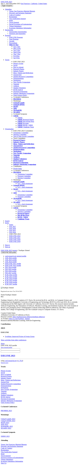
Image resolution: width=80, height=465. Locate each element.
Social (15, 65)
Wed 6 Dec (17, 52)
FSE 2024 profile (10, 267)
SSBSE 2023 (5, 436)
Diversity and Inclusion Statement (20, 13)
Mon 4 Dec (17, 48)
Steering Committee (19, 134)
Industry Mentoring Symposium (23, 93)
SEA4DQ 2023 (6, 428)
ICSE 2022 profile (11, 275)
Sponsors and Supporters (17, 33)
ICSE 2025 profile (11, 280)
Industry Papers (18, 71)
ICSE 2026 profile (11, 282)
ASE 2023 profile (11, 260)
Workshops (17, 80)
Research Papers (18, 69)
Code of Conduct (15, 15)
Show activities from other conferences (13, 340)
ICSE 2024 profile (11, 278)
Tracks (7, 60)
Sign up (7, 247)
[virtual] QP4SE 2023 (8, 421)
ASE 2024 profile (11, 262)
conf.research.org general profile (15, 256)
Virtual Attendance (15, 26)
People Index (17, 168)
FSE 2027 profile (10, 273)
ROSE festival (18, 90)
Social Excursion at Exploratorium (20, 24)
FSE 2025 (12, 230)
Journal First (17, 75)
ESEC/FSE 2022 (14, 236)
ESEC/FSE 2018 (14, 241)
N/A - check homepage (25, 183)
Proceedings (13, 43)
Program (8, 35)
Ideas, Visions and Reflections (23, 73)
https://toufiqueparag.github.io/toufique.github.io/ (28, 317)
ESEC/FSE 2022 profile (13, 265)
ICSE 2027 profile (11, 284)
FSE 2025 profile (10, 269)
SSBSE (20, 118)
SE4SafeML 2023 (7, 426)
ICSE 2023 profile (11, 277)
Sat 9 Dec (16, 58)
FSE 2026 (12, 228)
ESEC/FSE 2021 (14, 238)
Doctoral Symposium (20, 91)
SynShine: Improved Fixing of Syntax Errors (19, 336)
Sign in (7, 245)
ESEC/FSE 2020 (14, 239)
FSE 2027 (12, 226)
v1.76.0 (20, 361)
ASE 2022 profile (11, 258)
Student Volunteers (19, 88)
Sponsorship (9, 30)
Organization (9, 129)
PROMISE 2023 (6, 411)
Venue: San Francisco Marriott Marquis (22, 11)
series (15, 250)
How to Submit (18, 67)
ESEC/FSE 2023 (6, 250)
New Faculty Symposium (21, 82)
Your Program (13, 39)
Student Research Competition (23, 76)
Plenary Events (18, 63)
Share (3, 343)
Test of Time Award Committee (23, 136)
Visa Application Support (17, 19)
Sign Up (3, 463)
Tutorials (16, 84)
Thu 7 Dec (16, 54)
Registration (13, 17)
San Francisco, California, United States (34, 3)
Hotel (11, 20)
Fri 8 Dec (16, 56)
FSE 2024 (12, 232)
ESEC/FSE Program (16, 37)
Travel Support (14, 22)
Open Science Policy (20, 95)
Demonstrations (18, 78)
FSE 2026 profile (10, 271)
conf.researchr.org (11, 361)
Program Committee (24, 176)
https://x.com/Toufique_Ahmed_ (19, 319)
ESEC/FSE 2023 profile (9, 252)
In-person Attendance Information (20, 28)
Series (11, 225)
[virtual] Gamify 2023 (8, 419)
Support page (4, 362)
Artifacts (16, 86)
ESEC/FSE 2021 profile (13, 263)
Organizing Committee (20, 133)
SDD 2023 (4, 424)
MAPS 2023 (5, 422)
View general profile (6, 347)
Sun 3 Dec (16, 47)
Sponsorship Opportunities (18, 32)
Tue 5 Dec (16, 50)
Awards (11, 41)
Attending (8, 9)
